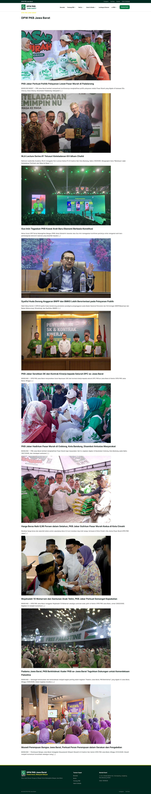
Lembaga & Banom (104, 7)
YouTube (112, 1)
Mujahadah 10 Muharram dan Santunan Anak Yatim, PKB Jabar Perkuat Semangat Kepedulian (69, 599)
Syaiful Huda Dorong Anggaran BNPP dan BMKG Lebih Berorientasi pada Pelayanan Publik (67, 301)
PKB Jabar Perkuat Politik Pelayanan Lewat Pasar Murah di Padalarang (57, 83)
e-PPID (113, 7)
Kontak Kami (124, 7)
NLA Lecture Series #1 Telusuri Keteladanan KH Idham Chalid (52, 156)
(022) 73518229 (126, 1)
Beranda (62, 7)
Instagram (106, 1)
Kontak (118, 1)
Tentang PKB (70, 7)
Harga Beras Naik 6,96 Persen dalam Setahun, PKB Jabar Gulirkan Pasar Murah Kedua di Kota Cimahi (73, 526)
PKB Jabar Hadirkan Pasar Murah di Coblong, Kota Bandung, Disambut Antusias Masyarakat (68, 446)
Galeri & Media (90, 7)
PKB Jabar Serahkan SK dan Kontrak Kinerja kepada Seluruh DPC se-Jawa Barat (62, 374)
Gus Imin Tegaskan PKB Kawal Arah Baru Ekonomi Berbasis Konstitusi (57, 228)
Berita (80, 7)
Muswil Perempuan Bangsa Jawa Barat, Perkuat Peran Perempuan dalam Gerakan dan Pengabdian (71, 747)
